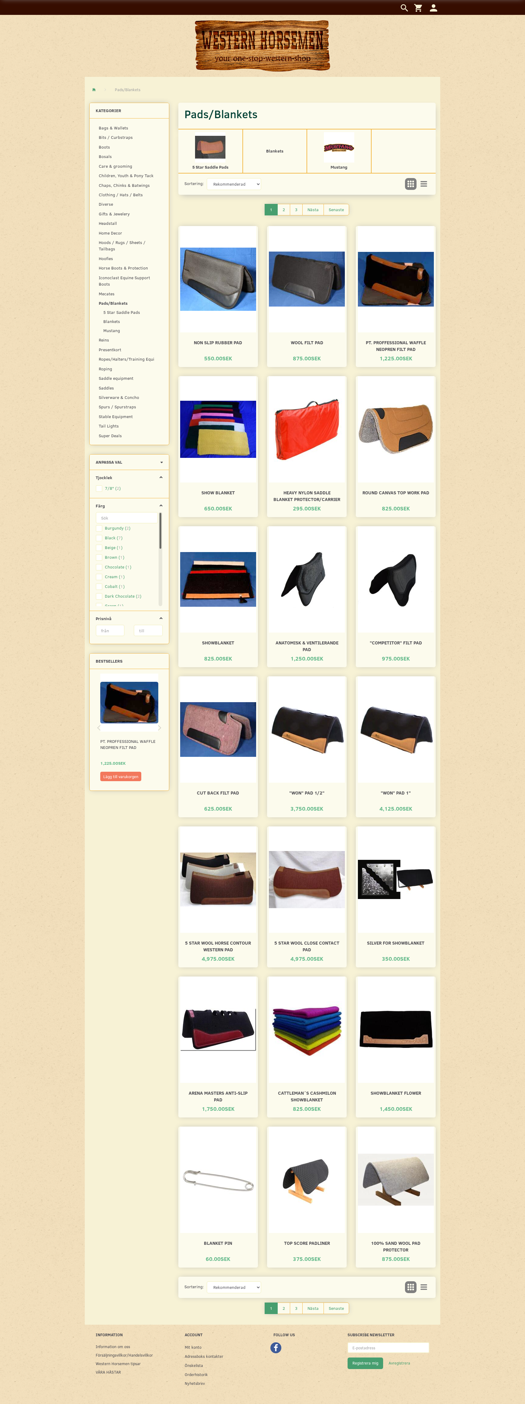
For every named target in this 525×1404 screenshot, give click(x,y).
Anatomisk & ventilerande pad (307, 645)
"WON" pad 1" (396, 792)
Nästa (313, 209)
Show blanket (218, 492)
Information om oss (113, 1346)
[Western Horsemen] (262, 45)
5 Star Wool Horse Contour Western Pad (218, 946)
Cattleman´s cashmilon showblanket (307, 1096)
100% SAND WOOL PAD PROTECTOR (395, 1246)
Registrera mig (365, 1363)
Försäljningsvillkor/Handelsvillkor (124, 1355)
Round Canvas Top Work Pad (395, 492)
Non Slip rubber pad (218, 342)
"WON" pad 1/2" (306, 792)
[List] (424, 184)
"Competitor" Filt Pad (396, 642)
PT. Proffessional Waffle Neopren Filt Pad (128, 744)
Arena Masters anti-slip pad (218, 1096)
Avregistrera (399, 1363)
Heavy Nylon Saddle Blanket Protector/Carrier (306, 495)
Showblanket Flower (396, 1093)
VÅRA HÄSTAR (108, 1372)
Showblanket (218, 642)
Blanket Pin (218, 1243)
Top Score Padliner (307, 1243)
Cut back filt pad (218, 792)
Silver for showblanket (395, 942)
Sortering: (194, 183)
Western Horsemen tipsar (118, 1363)
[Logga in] (433, 7)
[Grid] (411, 184)
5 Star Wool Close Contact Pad (306, 946)
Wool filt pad (307, 342)
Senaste (336, 209)
